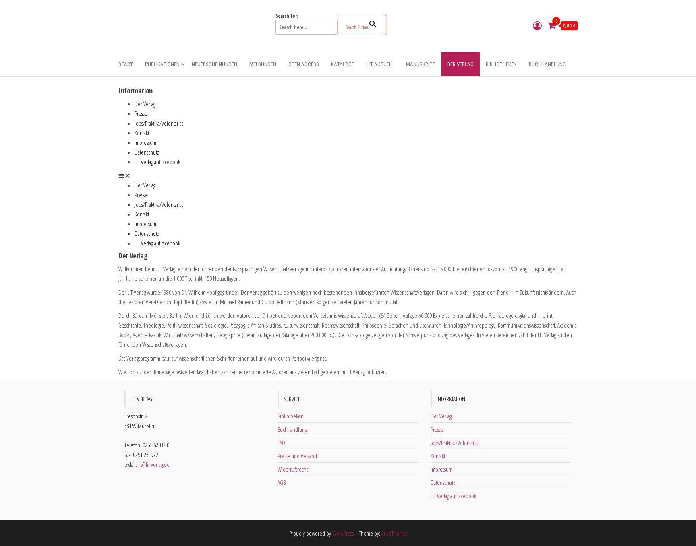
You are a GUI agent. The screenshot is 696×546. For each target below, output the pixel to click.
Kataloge (342, 64)
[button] (348, 175)
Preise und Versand (297, 456)
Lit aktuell (380, 64)
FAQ (281, 443)
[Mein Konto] (537, 25)
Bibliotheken (501, 64)
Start (125, 64)
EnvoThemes (394, 533)
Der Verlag (460, 64)
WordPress (343, 533)
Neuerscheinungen (214, 64)
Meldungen (262, 64)
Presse (141, 113)
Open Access (303, 64)
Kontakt (142, 133)
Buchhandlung (547, 64)
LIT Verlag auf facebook (157, 162)
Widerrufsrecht (293, 469)
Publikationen (162, 64)
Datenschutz (147, 152)
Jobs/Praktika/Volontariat (159, 123)
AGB (282, 482)
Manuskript (420, 64)
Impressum (145, 142)
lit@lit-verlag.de (154, 464)
